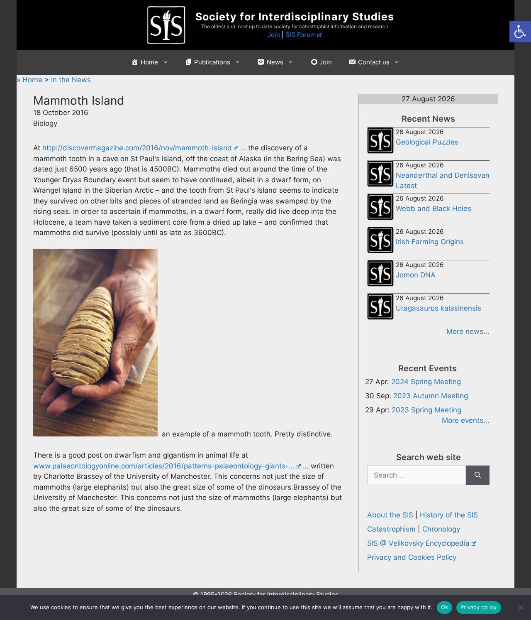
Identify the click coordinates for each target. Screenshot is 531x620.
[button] (520, 31)
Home (33, 80)
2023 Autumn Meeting (430, 396)
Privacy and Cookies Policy (411, 557)
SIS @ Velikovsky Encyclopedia (418, 543)
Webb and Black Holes (433, 208)
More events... (466, 420)
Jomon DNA (416, 275)
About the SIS (390, 515)
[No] (520, 607)
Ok (444, 607)
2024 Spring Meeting (426, 381)
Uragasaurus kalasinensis (438, 308)
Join (274, 35)
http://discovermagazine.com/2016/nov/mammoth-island (137, 148)
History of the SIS (449, 515)
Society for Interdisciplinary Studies (294, 16)
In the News (71, 80)
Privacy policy (478, 607)
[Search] (478, 475)
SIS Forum (300, 35)
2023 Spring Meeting (426, 410)
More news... (468, 331)
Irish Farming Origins (430, 242)
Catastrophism (391, 529)
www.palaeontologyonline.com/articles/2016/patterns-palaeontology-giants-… (164, 466)
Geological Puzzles (427, 142)
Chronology (441, 529)
